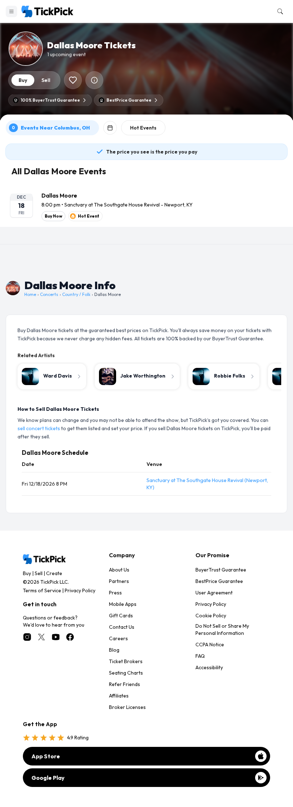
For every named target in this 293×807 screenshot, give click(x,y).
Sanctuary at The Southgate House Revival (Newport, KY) (207, 484)
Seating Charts (126, 673)
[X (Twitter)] (41, 637)
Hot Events (143, 128)
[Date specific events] (110, 128)
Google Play (48, 777)
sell (45, 80)
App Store (45, 756)
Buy (27, 573)
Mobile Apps (122, 604)
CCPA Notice (209, 644)
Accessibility (209, 667)
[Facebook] (70, 637)
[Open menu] (11, 11)
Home (30, 294)
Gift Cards (121, 615)
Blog (114, 650)
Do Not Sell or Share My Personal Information (222, 629)
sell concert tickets (39, 428)
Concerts (49, 294)
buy (23, 80)
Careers (118, 638)
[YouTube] (55, 637)
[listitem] (146, 206)
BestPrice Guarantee (219, 581)
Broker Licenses (127, 707)
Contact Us (121, 627)
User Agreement (214, 592)
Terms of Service (42, 590)
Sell (39, 573)
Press (115, 592)
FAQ (200, 656)
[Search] (278, 11)
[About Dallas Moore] (94, 80)
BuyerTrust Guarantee (220, 570)
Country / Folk (76, 294)
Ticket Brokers (126, 661)
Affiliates (119, 695)
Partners (119, 581)
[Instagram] (27, 637)
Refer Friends (124, 684)
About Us (119, 570)
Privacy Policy (80, 590)
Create (54, 573)
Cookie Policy (210, 615)
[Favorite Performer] (72, 80)
